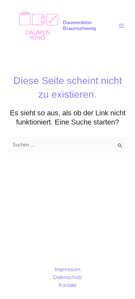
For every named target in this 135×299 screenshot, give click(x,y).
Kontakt (67, 285)
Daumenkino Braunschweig (79, 25)
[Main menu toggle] (121, 26)
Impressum (67, 269)
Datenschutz (67, 277)
